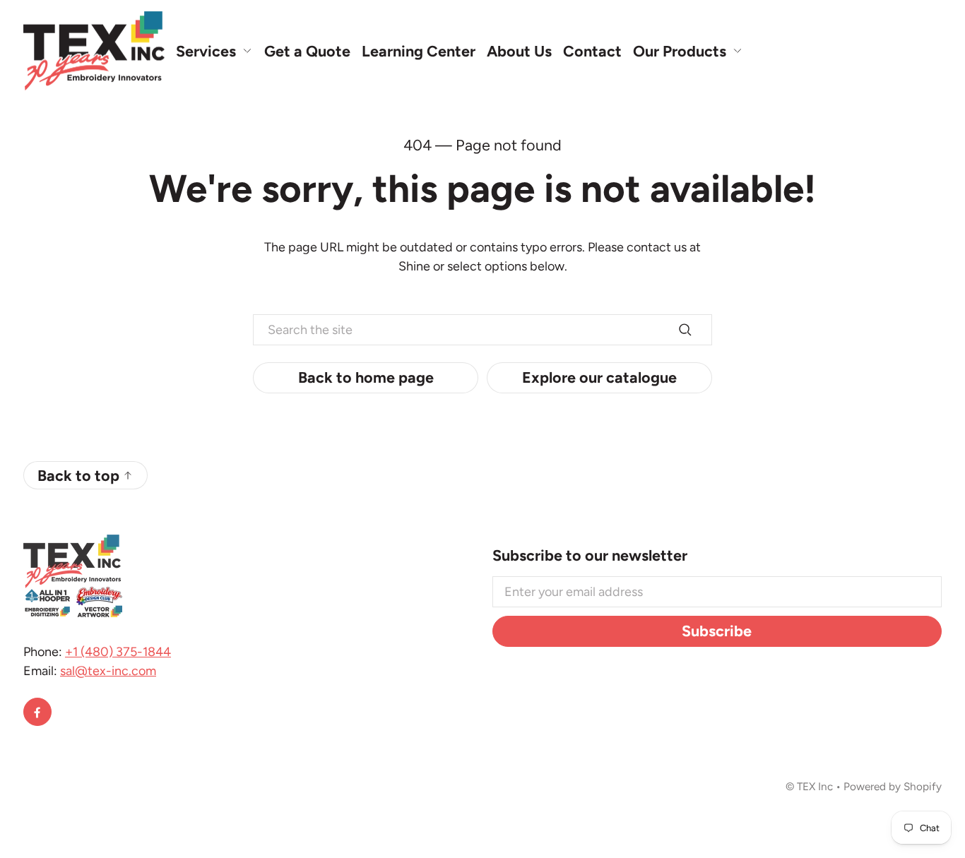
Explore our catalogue (599, 377)
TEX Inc (815, 786)
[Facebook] (37, 712)
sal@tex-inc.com (108, 671)
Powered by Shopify (892, 786)
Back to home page (366, 377)
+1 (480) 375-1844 (118, 652)
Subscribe (717, 630)
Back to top (78, 475)
